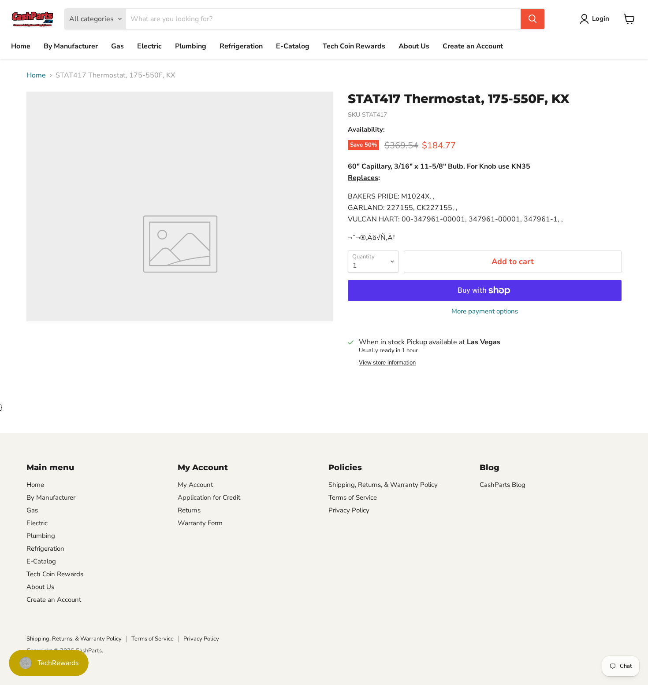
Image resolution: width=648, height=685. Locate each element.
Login (600, 18)
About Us (413, 46)
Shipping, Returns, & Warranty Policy (383, 484)
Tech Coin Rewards (354, 46)
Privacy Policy (348, 510)
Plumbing (190, 46)
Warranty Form (200, 523)
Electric (149, 46)
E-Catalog (292, 46)
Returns (189, 510)
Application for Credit (209, 497)
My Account (195, 484)
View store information (387, 363)
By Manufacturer (71, 46)
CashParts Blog (502, 484)
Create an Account (473, 46)
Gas (117, 46)
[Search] (532, 19)
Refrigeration (241, 46)
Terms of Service (352, 497)
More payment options (484, 311)
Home (20, 46)
